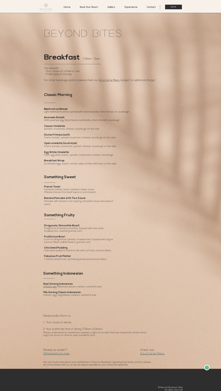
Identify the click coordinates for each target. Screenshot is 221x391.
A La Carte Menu (109, 80)
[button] (128, 7)
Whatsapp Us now (56, 353)
